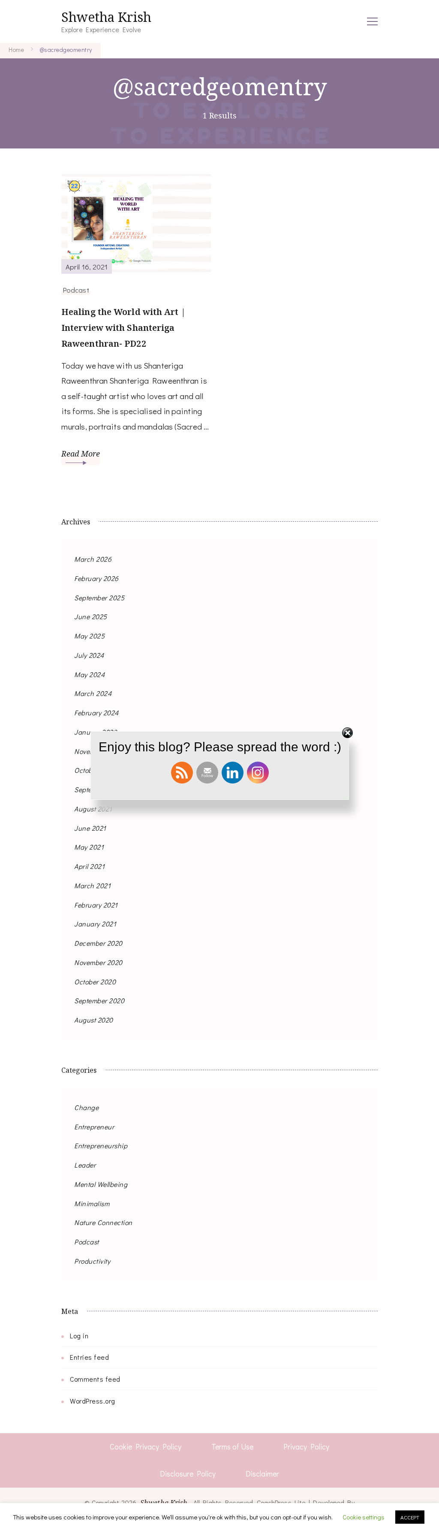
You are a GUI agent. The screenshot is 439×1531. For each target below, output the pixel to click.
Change (86, 1107)
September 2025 (99, 597)
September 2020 (99, 1000)
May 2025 (89, 635)
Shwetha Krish (106, 17)
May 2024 (89, 674)
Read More (80, 453)
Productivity (92, 1260)
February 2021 (96, 904)
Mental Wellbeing (100, 1184)
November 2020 (98, 962)
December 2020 (98, 942)
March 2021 (92, 885)
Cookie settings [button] (364, 1517)
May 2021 (89, 846)
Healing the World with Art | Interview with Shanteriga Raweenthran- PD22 (123, 327)
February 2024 (96, 712)
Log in (79, 1335)
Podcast (76, 289)
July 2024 (89, 655)
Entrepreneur (94, 1126)
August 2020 (93, 1019)
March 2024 (92, 693)
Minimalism (91, 1203)
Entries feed (89, 1357)
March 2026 (92, 558)
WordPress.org (92, 1400)
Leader (85, 1164)
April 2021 (89, 866)
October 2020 (95, 981)
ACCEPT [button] (409, 1517)
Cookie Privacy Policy (145, 1446)
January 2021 (95, 923)
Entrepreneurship (100, 1145)
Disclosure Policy (188, 1473)
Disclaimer (262, 1473)
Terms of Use (232, 1446)
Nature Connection (103, 1222)
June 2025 (90, 616)
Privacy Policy (306, 1446)
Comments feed (95, 1378)
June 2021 (90, 827)
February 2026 (96, 578)
